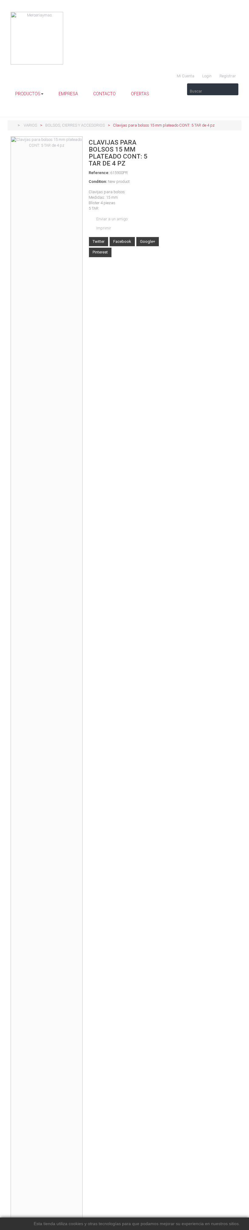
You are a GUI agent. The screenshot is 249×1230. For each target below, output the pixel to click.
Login (206, 76)
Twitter (98, 241)
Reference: (99, 172)
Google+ (147, 241)
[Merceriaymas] (124, 38)
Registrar (227, 76)
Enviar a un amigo (112, 219)
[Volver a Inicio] (12, 125)
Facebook (122, 241)
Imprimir (103, 228)
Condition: (98, 181)
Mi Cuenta (185, 76)
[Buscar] (213, 87)
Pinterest (100, 252)
